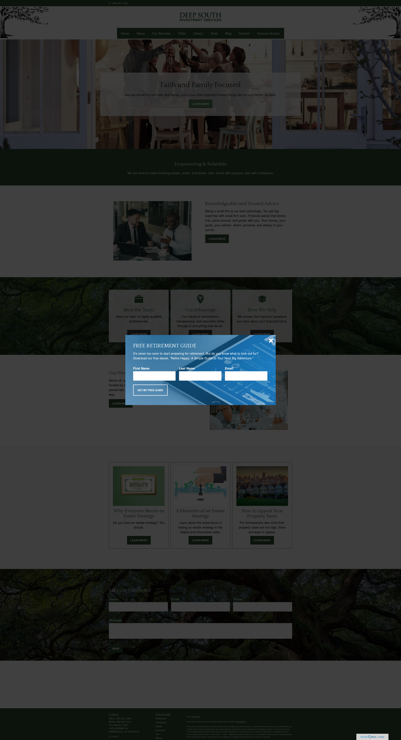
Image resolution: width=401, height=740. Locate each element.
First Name (141, 368)
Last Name (187, 368)
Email (229, 368)
